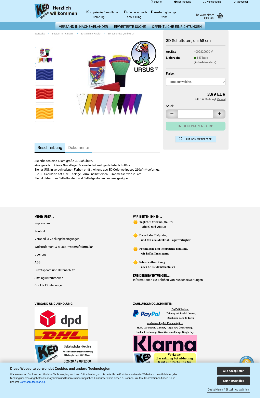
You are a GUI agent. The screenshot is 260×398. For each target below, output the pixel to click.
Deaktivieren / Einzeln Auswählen (228, 389)
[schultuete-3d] (108, 84)
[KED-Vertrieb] (56, 11)
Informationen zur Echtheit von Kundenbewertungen (168, 280)
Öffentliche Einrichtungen (177, 27)
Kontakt (40, 231)
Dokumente (78, 147)
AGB (37, 262)
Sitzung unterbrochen (49, 278)
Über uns (41, 254)
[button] (172, 114)
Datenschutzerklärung (32, 381)
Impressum (42, 223)
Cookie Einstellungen (49, 285)
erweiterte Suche (130, 27)
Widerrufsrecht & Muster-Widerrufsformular (64, 247)
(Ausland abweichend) (205, 62)
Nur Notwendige (233, 380)
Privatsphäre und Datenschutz (55, 270)
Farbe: (170, 73)
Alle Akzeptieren (233, 370)
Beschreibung (50, 147)
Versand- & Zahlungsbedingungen (57, 239)
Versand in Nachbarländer (83, 27)
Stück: (170, 106)
